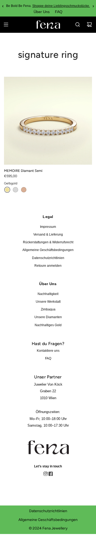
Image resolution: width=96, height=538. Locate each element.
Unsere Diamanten (48, 317)
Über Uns (42, 12)
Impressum (48, 227)
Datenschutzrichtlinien (48, 258)
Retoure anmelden (48, 266)
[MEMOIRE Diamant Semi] (48, 121)
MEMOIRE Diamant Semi (23, 171)
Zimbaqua (48, 309)
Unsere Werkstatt (48, 302)
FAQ (58, 12)
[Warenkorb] (89, 24)
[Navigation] (6, 24)
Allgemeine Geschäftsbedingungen (48, 250)
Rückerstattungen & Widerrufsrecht (48, 242)
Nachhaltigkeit (48, 294)
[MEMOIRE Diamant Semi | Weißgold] (15, 189)
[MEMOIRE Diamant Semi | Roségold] (23, 189)
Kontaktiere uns (48, 351)
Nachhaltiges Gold (48, 325)
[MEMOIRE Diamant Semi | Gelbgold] (7, 189)
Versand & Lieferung (48, 234)
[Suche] (77, 24)
